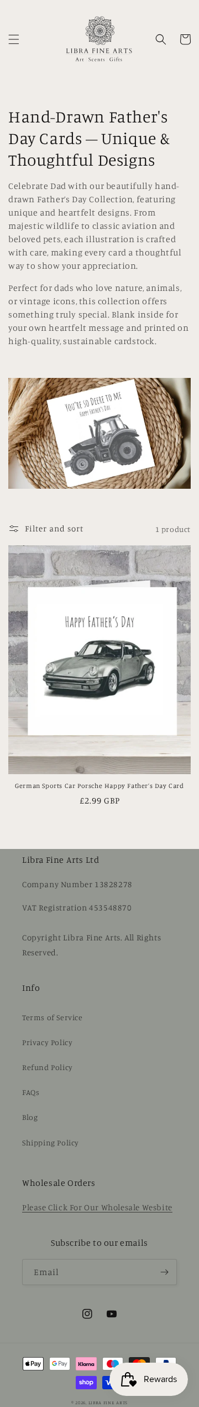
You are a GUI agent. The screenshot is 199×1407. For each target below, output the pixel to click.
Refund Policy (47, 1067)
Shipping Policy (50, 1142)
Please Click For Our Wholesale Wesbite (97, 1207)
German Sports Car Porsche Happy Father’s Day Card (99, 785)
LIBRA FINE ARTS (108, 1402)
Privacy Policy (47, 1042)
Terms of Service (52, 1017)
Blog (30, 1117)
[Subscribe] (164, 1272)
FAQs (30, 1092)
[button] (14, 39)
